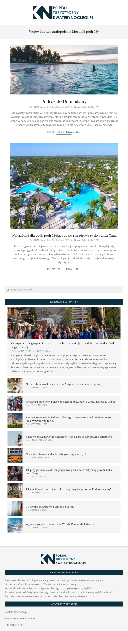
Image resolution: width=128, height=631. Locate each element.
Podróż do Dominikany (64, 101)
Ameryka (82, 106)
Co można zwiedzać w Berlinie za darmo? (51, 506)
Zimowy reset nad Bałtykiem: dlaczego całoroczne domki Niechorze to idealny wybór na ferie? (59, 592)
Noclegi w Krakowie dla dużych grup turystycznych (56, 454)
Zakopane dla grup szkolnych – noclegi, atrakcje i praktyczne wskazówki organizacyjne (54, 580)
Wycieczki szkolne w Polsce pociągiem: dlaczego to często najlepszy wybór (70, 401)
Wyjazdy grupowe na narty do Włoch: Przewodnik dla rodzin (62, 524)
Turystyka (93, 106)
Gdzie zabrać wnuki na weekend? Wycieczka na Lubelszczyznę (63, 384)
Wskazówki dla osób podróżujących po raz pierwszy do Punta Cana (64, 235)
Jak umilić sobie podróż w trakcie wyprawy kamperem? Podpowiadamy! (68, 489)
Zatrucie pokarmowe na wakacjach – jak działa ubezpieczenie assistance (69, 436)
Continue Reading (64, 131)
